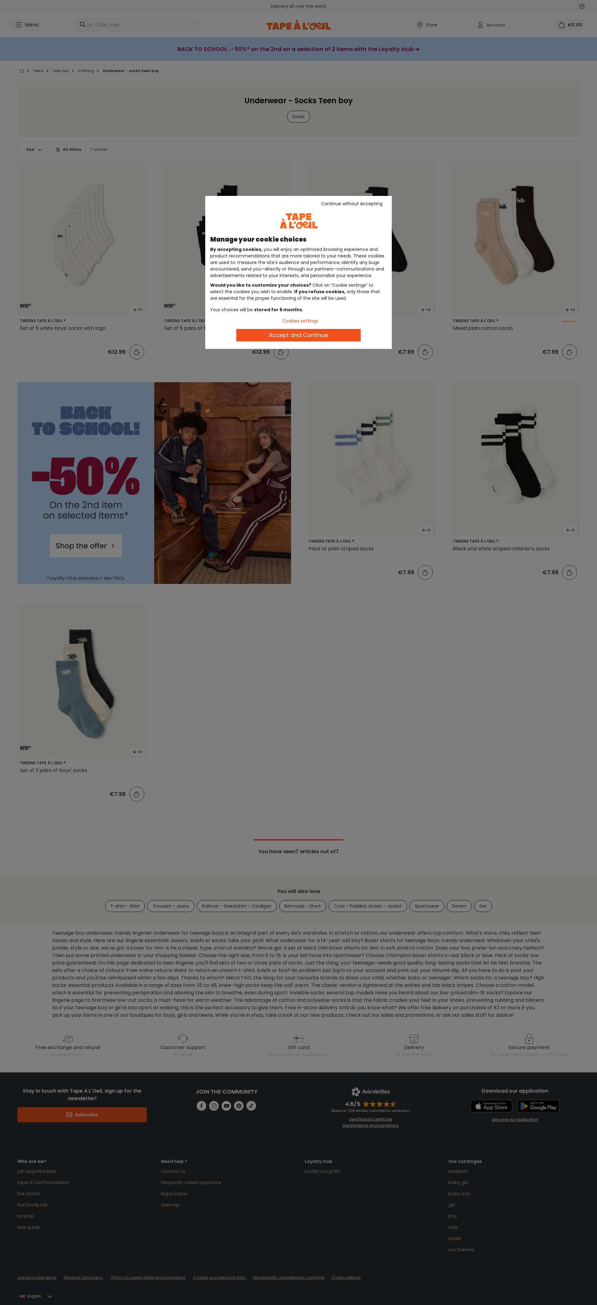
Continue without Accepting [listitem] (351, 204)
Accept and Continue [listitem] (298, 335)
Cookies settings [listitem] (300, 321)
